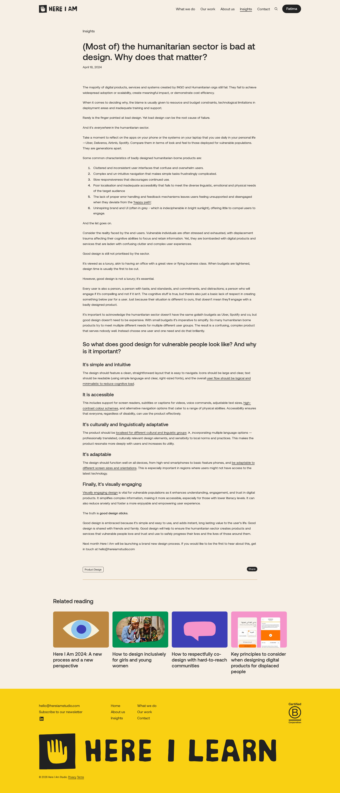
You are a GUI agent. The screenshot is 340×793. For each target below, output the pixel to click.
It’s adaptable (97, 454)
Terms (80, 777)
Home (115, 705)
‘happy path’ (142, 202)
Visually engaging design (100, 492)
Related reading (73, 601)
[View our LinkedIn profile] (61, 718)
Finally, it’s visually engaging (112, 484)
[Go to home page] (58, 9)
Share (252, 568)
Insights (246, 9)
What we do (185, 9)
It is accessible (98, 394)
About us (227, 9)
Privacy (72, 777)
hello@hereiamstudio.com (59, 705)
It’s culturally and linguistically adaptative (125, 424)
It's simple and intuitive (107, 364)
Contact (263, 9)
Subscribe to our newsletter (61, 712)
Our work (207, 9)
